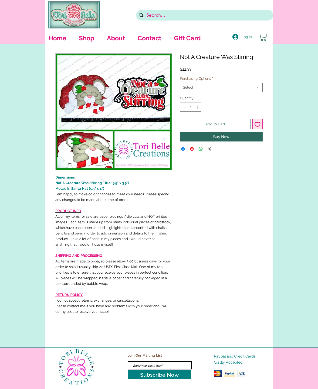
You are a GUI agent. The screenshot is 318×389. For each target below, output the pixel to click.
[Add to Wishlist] (257, 124)
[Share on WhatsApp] (200, 149)
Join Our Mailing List (145, 355)
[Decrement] (184, 107)
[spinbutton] (191, 107)
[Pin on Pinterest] (192, 149)
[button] (263, 37)
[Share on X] (209, 149)
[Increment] (198, 107)
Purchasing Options (196, 78)
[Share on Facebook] (183, 149)
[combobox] (221, 87)
